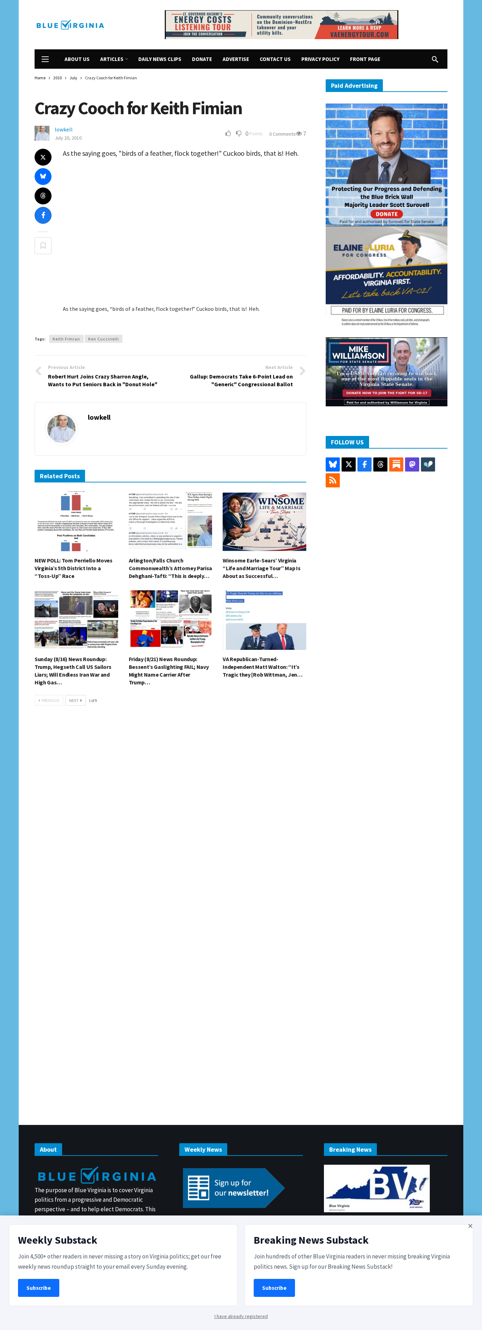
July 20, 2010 (68, 138)
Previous (50, 700)
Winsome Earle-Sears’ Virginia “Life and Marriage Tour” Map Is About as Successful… (261, 568)
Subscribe (38, 1288)
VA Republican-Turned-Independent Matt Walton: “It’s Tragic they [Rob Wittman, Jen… (262, 666)
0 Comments (282, 134)
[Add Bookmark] (43, 245)
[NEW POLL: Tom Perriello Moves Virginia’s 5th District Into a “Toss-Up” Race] (76, 521)
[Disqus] (170, 817)
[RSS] (333, 480)
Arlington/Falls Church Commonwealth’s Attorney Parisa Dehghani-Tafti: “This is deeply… (170, 568)
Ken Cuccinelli (103, 338)
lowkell (64, 129)
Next (74, 700)
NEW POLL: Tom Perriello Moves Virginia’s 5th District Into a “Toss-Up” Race (74, 568)
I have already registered (241, 1316)
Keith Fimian (66, 338)
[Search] (435, 59)
